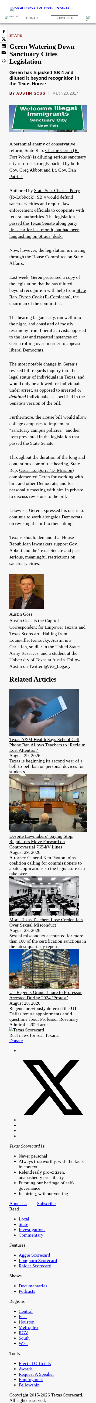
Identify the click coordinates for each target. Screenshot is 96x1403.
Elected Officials (35, 1363)
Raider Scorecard (35, 1265)
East (23, 1316)
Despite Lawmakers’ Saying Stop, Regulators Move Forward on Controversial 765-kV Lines (41, 841)
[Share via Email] (3, 53)
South (24, 1338)
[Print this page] (3, 60)
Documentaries (33, 1285)
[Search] (88, 18)
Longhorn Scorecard (38, 1260)
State (15, 36)
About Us (18, 1203)
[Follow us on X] (53, 1119)
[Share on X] (3, 38)
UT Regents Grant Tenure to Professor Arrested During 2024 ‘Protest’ (45, 995)
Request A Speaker (36, 1374)
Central (26, 1311)
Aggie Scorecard (34, 1255)
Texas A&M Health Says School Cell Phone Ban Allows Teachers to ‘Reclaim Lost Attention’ (47, 745)
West (23, 1343)
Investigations (32, 1229)
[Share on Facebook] (3, 31)
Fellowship (29, 1384)
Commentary (31, 1235)
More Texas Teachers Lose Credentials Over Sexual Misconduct (46, 922)
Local (24, 1218)
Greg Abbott (31, 169)
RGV (23, 1332)
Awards (26, 1368)
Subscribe (64, 18)
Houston (26, 1321)
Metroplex (28, 1327)
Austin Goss (30, 93)
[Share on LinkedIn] (3, 46)
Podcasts (27, 1291)
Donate (32, 18)
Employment (31, 1379)
